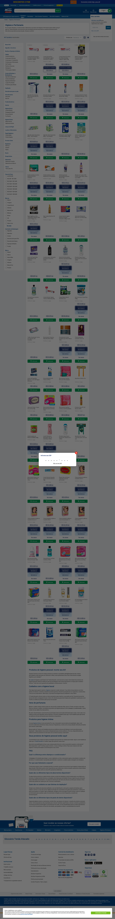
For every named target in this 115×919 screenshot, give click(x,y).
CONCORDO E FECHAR (100, 913)
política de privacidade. (27, 914)
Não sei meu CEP (57, 463)
